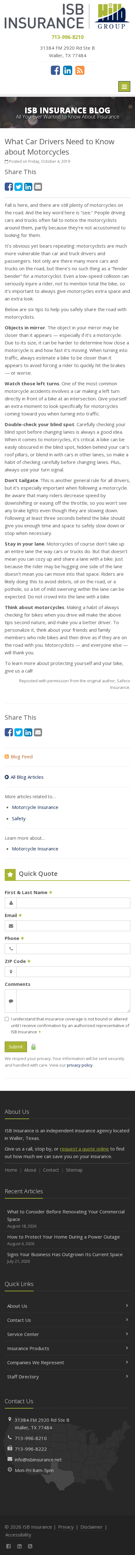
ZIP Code (18, 961)
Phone (14, 938)
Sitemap (74, 1170)
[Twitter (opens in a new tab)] (18, 186)
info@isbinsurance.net (38, 1459)
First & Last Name (29, 892)
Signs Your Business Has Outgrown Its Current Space (65, 1257)
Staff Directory (23, 1376)
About (30, 1170)
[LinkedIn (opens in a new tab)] (67, 70)
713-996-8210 (31, 1438)
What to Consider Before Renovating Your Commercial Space (66, 1218)
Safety (19, 818)
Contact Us (19, 1320)
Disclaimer (91, 1527)
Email (13, 915)
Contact (51, 1170)
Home (11, 1170)
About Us (17, 1306)
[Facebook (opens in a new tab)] (55, 70)
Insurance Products (28, 1348)
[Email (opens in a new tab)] (38, 186)
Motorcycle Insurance (35, 807)
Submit (16, 1047)
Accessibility (18, 1534)
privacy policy (80, 1065)
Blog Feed (22, 756)
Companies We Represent (35, 1362)
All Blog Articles (27, 777)
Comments (17, 984)
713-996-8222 (31, 1449)
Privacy (66, 1527)
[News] (79, 70)
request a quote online (84, 1149)
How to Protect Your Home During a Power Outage (63, 1240)
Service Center (23, 1334)
